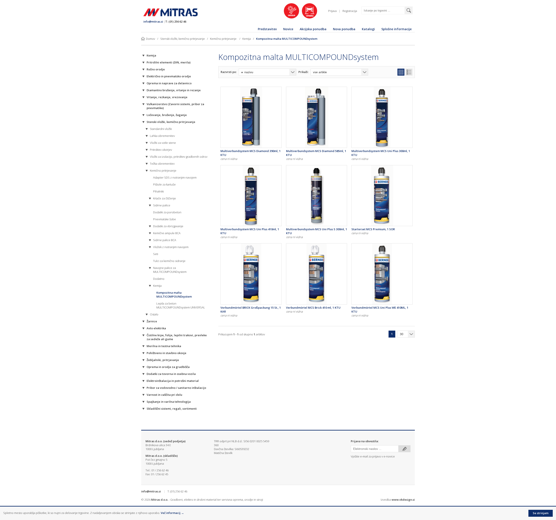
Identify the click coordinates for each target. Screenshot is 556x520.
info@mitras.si (153, 21)
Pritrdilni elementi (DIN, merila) (168, 62)
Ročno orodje (156, 69)
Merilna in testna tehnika (164, 346)
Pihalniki (158, 191)
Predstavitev (267, 29)
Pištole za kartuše (164, 184)
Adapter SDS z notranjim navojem (175, 177)
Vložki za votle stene (163, 143)
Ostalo (154, 314)
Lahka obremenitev (162, 136)
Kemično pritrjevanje (223, 39)
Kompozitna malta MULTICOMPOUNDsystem (286, 39)
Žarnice (152, 321)
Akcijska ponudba (313, 29)
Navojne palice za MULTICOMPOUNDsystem (170, 270)
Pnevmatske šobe (164, 219)
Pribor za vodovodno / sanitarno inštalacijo (176, 388)
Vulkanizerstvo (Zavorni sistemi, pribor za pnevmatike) (175, 106)
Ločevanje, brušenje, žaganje (167, 115)
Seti (155, 254)
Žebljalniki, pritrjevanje (163, 360)
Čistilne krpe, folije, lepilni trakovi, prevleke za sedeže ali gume (177, 337)
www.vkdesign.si (403, 500)
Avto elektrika (156, 328)
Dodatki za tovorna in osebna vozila (171, 374)
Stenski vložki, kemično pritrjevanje (182, 39)
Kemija (246, 39)
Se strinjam (540, 513)
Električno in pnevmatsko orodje (169, 76)
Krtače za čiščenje (164, 198)
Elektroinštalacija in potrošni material (173, 381)
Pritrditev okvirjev (161, 150)
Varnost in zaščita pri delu (164, 395)
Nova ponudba (344, 29)
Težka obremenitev (162, 164)
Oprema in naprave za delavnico (169, 83)
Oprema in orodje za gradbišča (168, 367)
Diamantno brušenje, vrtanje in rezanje (174, 90)
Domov (150, 39)
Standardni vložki (161, 129)
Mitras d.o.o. (159, 500)
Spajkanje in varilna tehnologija (169, 402)
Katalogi (368, 29)
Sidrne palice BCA (164, 240)
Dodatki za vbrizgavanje (168, 226)
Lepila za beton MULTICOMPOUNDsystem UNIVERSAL (180, 305)
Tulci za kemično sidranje (169, 261)
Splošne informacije (396, 29)
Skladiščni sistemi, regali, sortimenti (172, 409)
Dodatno (158, 279)
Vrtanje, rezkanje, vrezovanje (167, 97)
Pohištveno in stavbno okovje (166, 353)
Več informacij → (172, 513)
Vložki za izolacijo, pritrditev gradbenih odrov (178, 157)
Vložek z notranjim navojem (171, 247)
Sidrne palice (161, 205)
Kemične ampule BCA (166, 233)
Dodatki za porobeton (167, 212)
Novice (288, 29)
